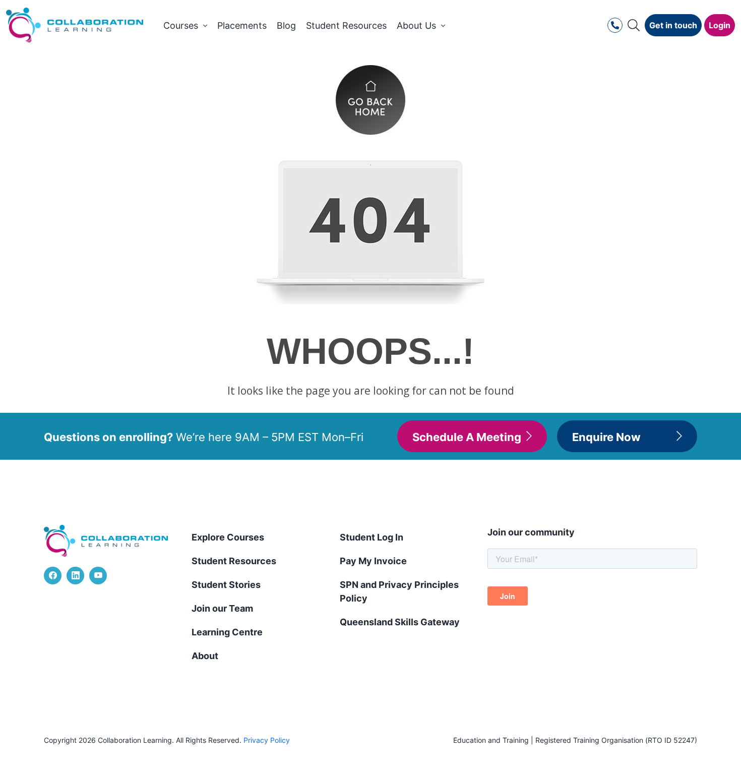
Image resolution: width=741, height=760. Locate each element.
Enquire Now (606, 436)
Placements (242, 25)
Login (719, 25)
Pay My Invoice (373, 560)
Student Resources (346, 25)
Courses (180, 25)
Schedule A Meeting (466, 436)
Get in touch (673, 25)
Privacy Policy (266, 740)
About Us (416, 25)
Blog (286, 25)
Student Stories (226, 584)
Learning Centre (227, 631)
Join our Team (222, 608)
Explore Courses (228, 537)
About (205, 655)
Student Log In (371, 537)
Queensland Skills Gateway (400, 621)
